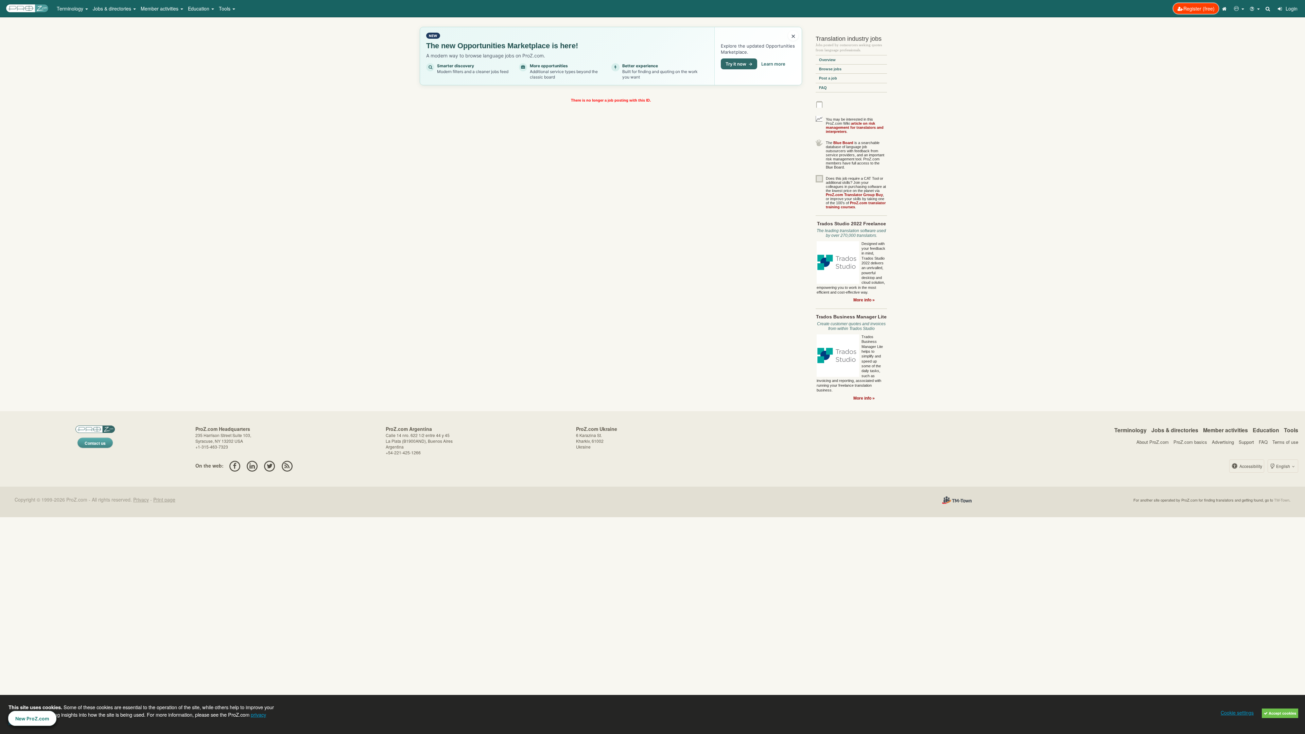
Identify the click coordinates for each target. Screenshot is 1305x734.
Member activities (1225, 430)
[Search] (1268, 8)
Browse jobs (830, 69)
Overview (827, 60)
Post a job (828, 78)
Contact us (95, 443)
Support (1246, 442)
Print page (164, 499)
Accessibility (1250, 466)
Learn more (773, 64)
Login (1291, 8)
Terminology (1130, 430)
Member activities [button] (160, 8)
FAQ (823, 88)
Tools (1291, 430)
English (1283, 466)
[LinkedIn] (252, 465)
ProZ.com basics (1190, 442)
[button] (1239, 8)
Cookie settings (1237, 712)
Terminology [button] (71, 8)
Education (1266, 430)
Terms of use (1285, 442)
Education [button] (199, 8)
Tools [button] (225, 8)
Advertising (1223, 442)
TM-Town (1281, 500)
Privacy (141, 499)
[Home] (1225, 8)
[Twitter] (269, 465)
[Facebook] (234, 465)
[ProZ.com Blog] (287, 465)
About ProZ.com (1152, 442)
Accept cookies (1282, 713)
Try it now (739, 64)
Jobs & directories (1174, 430)
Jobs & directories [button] (113, 8)
